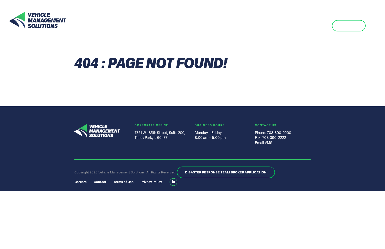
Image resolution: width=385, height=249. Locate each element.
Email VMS (263, 143)
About (167, 26)
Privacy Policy (151, 182)
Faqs (280, 26)
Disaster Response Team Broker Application (225, 172)
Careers (81, 182)
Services (193, 26)
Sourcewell (308, 26)
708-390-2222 (274, 138)
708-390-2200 (279, 133)
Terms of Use (123, 182)
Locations (223, 26)
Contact (348, 26)
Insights (253, 26)
